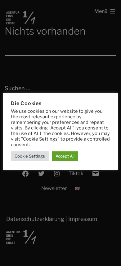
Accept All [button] (65, 156)
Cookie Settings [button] (30, 156)
